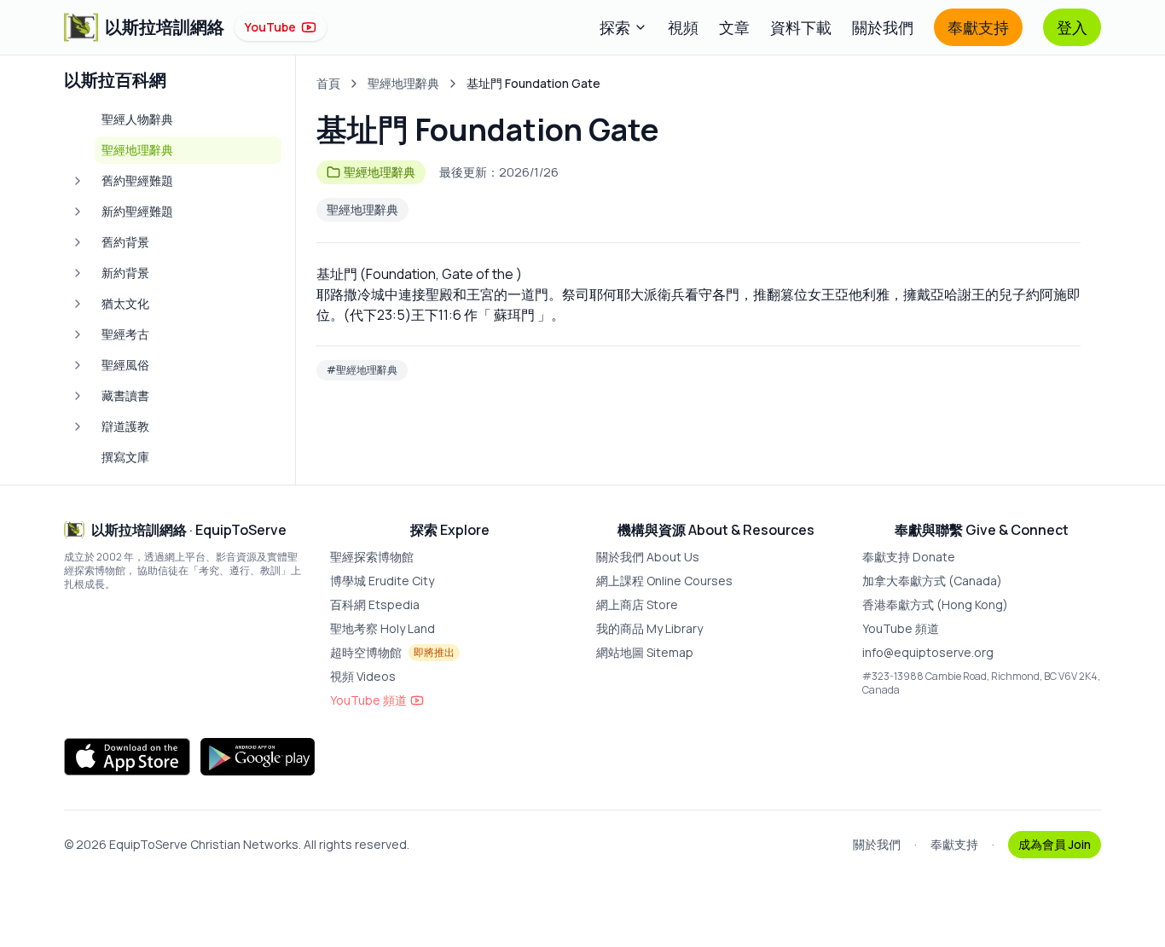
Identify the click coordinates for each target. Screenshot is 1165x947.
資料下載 (801, 27)
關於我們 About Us (647, 557)
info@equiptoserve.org (928, 652)
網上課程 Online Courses (664, 580)
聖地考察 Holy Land (382, 628)
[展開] (77, 181)
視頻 (683, 27)
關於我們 (882, 27)
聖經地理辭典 (403, 83)
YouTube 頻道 (368, 700)
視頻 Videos (363, 676)
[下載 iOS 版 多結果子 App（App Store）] (127, 757)
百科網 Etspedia (375, 604)
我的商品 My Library (649, 628)
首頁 (328, 83)
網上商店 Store (637, 604)
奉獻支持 (978, 27)
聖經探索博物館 (372, 557)
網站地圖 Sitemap (644, 652)
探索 (615, 27)
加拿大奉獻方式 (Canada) (932, 580)
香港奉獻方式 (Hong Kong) (935, 604)
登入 (1072, 27)
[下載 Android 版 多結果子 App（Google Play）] (257, 757)
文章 (734, 27)
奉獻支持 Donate (908, 557)
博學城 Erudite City (382, 580)
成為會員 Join (1054, 844)
